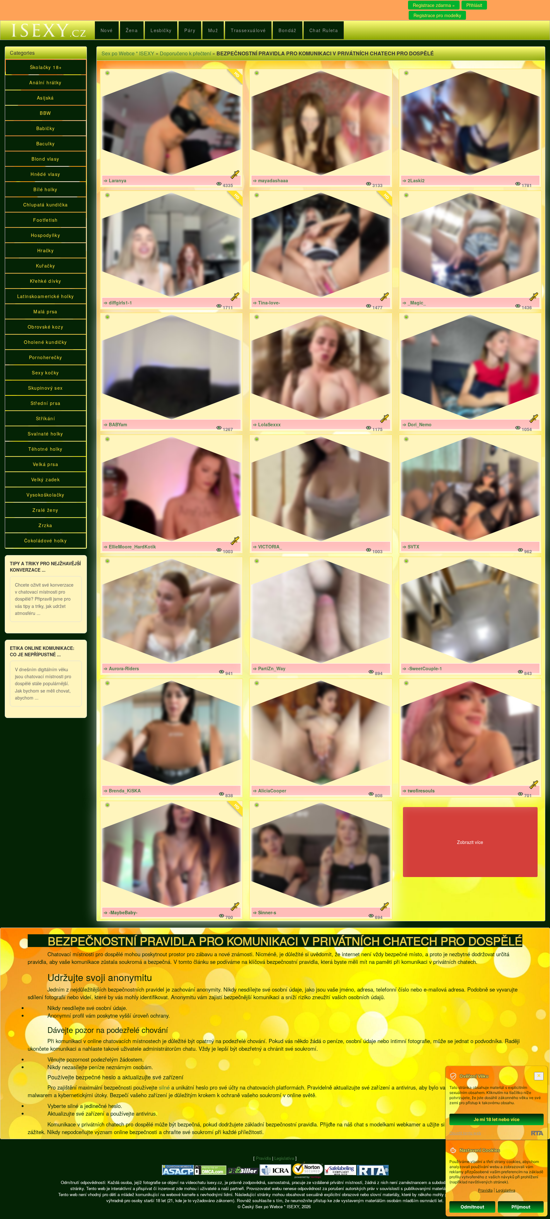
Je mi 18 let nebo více (496, 1119)
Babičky (45, 128)
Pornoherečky (45, 357)
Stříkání (45, 418)
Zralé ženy (45, 510)
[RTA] (537, 1133)
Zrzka (45, 525)
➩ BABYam (115, 424)
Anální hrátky (45, 82)
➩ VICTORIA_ (267, 546)
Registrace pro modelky (437, 15)
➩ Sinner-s (264, 912)
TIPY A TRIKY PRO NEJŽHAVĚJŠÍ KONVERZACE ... (45, 566)
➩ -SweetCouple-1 (422, 668)
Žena (132, 30)
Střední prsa (46, 403)
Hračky (45, 250)
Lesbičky (161, 30)
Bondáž (287, 30)
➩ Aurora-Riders (121, 668)
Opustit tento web (465, 1133)
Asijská (45, 97)
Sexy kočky (45, 372)
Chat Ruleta (323, 30)
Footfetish (45, 220)
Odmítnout (472, 1206)
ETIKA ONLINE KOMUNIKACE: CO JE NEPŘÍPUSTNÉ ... (42, 651)
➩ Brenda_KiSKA (122, 790)
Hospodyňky (45, 235)
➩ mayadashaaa (270, 180)
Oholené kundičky (45, 342)
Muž (213, 30)
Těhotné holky (45, 449)
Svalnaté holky (45, 433)
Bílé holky (45, 189)
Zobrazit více (470, 842)
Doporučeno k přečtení (185, 53)
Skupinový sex (45, 388)
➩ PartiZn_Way (269, 668)
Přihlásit (474, 5)
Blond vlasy (45, 159)
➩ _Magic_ (414, 302)
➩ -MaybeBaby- (121, 912)
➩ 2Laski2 (414, 180)
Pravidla (263, 1158)
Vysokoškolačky (45, 494)
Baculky (45, 143)
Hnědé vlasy (45, 174)
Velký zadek (45, 479)
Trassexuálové (248, 30)
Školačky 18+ (46, 67)
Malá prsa (45, 311)
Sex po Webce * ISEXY (128, 53)
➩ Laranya (115, 180)
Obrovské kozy (45, 327)
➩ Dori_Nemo (417, 424)
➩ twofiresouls (419, 790)
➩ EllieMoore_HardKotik (130, 546)
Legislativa (284, 1158)
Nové (107, 30)
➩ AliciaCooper (269, 790)
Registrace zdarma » (434, 5)
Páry (189, 30)
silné (164, 1087)
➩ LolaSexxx (267, 424)
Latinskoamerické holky (45, 296)
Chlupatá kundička (45, 204)
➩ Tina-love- (266, 302)
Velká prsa (45, 464)
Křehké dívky (45, 281)
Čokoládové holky (45, 540)
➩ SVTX (411, 546)
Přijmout (520, 1206)
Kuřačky (45, 265)
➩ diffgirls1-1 (118, 302)
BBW (45, 113)
